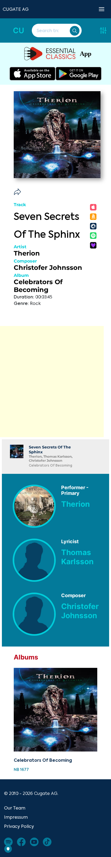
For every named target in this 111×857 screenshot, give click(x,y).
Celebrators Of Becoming (38, 286)
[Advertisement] (55, 381)
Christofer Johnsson (48, 267)
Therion (27, 253)
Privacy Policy (19, 826)
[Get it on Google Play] (79, 73)
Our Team (14, 808)
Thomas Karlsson (77, 557)
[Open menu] (101, 9)
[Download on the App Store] (32, 73)
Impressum (16, 817)
